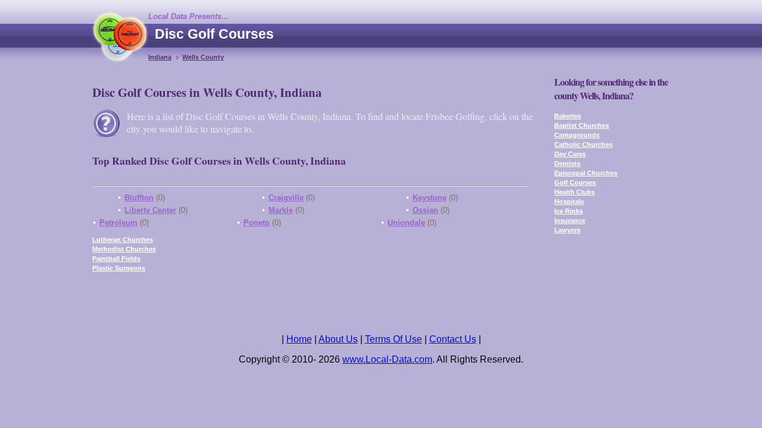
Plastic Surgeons (118, 268)
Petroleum (118, 222)
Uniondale (406, 222)
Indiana (159, 57)
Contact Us (452, 339)
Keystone (429, 197)
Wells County (203, 57)
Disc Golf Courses (214, 34)
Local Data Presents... (188, 16)
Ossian (425, 210)
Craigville (286, 197)
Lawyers (567, 230)
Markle (280, 210)
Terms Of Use (393, 339)
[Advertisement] (453, 44)
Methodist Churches (124, 249)
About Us (338, 339)
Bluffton (139, 197)
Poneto (256, 222)
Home (299, 339)
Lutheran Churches (122, 239)
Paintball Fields (116, 258)
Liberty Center (150, 210)
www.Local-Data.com (387, 359)
